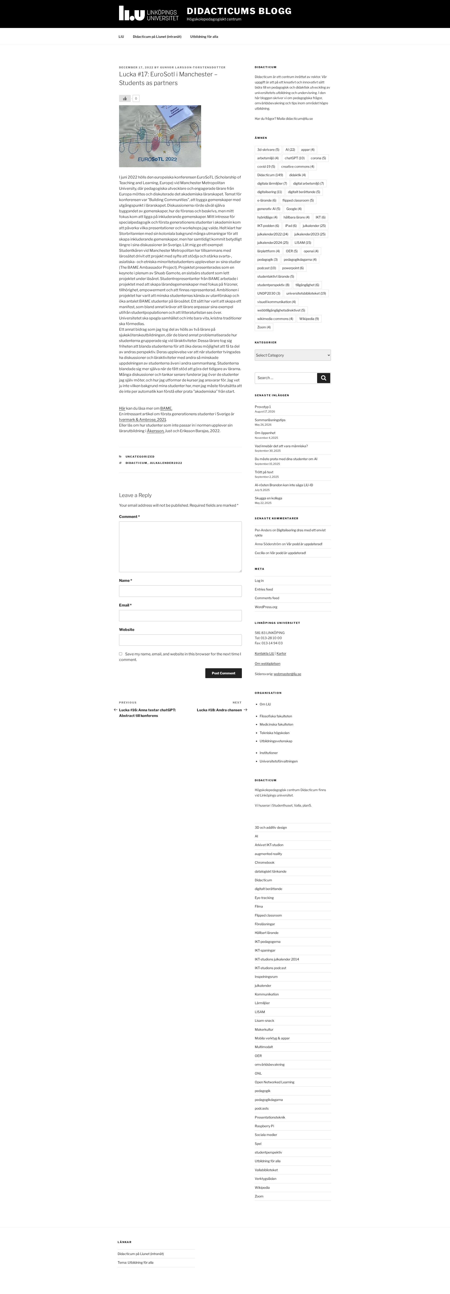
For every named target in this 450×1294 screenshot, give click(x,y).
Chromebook (264, 862)
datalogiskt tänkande (270, 871)
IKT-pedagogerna (268, 942)
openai (311, 251)
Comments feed (267, 598)
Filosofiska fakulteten (276, 716)
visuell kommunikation (276, 302)
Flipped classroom (268, 915)
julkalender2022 (166, 463)
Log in (259, 581)
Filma (259, 906)
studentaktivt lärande (275, 276)
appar (308, 150)
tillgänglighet (307, 285)
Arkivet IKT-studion (269, 845)
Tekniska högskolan (274, 733)
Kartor (281, 653)
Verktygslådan (265, 1179)
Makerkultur (264, 1029)
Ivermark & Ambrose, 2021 (142, 419)
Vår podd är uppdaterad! (304, 544)
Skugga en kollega (268, 498)
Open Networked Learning (274, 1082)
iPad (291, 226)
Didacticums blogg (239, 11)
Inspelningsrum (266, 977)
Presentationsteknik (270, 1117)
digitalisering (269, 192)
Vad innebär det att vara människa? (281, 446)
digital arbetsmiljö (308, 183)
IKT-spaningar (265, 950)
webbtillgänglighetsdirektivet (281, 310)
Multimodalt (264, 1047)
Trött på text (264, 472)
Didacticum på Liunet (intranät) (157, 37)
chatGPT (295, 158)
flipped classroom (298, 200)
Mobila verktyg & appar (272, 1038)
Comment (129, 516)
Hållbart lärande (266, 933)
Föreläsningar (265, 924)
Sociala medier (266, 1135)
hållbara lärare (297, 217)
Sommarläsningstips (270, 420)
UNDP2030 (268, 293)
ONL (258, 1073)
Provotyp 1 (263, 407)
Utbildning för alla (204, 37)
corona (318, 158)
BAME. (166, 408)
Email (125, 605)
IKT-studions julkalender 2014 (277, 959)
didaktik (297, 175)
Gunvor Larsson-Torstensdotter (193, 67)
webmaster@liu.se (287, 674)
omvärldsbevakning (270, 1064)
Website (126, 629)
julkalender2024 (273, 243)
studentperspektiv (273, 285)
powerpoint (293, 268)
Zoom (264, 327)
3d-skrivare (268, 150)
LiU (121, 37)
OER (292, 251)
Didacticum (137, 463)
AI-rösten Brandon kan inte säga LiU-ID (284, 485)
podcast (266, 268)
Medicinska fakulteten (276, 724)
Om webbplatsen (267, 663)
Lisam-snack (264, 1020)
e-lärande (266, 200)
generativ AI (268, 209)
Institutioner (269, 753)
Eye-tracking (264, 898)
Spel (258, 1144)
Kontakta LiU (264, 653)
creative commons (297, 166)
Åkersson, (155, 431)
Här (122, 408)
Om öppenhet (265, 433)
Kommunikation (267, 994)
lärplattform (268, 251)
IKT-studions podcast (270, 968)
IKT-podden (268, 226)
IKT (321, 217)
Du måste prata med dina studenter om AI (286, 459)
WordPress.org (266, 607)
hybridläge (267, 217)
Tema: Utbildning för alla (136, 1262)
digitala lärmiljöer (272, 183)
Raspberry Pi (264, 1126)
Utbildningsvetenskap (276, 741)
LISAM (303, 243)
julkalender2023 (310, 234)
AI (290, 150)
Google (294, 209)
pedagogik (267, 259)
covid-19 (266, 166)
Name (125, 580)
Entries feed (264, 589)
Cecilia (260, 553)
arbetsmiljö (268, 158)
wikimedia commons (275, 319)
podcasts (262, 1108)
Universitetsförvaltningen (279, 761)
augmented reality (268, 854)
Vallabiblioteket (266, 1170)
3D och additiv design (271, 827)
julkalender (314, 226)
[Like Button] (125, 98)
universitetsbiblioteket (306, 293)
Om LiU (265, 704)
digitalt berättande (304, 192)
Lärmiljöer (262, 1003)
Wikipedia (309, 319)
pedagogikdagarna (300, 259)
